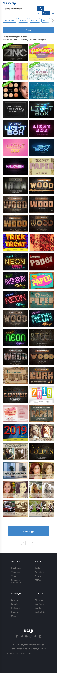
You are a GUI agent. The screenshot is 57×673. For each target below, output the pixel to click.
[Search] (40, 8)
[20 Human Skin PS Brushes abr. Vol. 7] (15, 90)
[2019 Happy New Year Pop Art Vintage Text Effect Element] (15, 432)
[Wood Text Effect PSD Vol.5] (41, 204)
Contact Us (40, 612)
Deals (37, 568)
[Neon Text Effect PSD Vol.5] (15, 337)
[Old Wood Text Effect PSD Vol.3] (15, 318)
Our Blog (39, 608)
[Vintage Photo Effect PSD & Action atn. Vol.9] (15, 451)
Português (16, 608)
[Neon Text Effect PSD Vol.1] (15, 262)
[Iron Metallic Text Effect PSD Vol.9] (15, 185)
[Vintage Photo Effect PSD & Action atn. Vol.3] (15, 489)
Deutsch (15, 612)
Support (38, 576)
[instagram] (31, 636)
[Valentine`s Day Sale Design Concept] (15, 413)
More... (14, 616)
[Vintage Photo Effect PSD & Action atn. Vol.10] (41, 432)
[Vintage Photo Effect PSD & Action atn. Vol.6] (41, 508)
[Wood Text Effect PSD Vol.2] (15, 204)
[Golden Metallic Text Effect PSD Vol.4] (41, 451)
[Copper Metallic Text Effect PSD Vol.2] (15, 394)
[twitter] (21, 636)
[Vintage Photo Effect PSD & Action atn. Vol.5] (15, 508)
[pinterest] (26, 636)
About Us (39, 600)
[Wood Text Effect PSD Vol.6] (15, 223)
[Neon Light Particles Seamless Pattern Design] (15, 71)
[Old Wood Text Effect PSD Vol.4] (15, 356)
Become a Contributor (16, 581)
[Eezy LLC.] (28, 631)
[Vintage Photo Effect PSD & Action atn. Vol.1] (15, 470)
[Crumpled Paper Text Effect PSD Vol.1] (41, 262)
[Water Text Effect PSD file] (41, 90)
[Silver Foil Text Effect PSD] (15, 109)
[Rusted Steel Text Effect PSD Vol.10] (41, 337)
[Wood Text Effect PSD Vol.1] (41, 185)
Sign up (46, 13)
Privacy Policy (27, 653)
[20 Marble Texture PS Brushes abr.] (41, 71)
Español (14, 604)
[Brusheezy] (9, 3)
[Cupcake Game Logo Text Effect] (41, 52)
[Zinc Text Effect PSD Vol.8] (15, 52)
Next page (28, 531)
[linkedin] (40, 636)
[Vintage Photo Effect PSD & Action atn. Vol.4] (41, 489)
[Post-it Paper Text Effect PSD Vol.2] (41, 280)
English (14, 600)
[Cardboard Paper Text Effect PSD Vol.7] (15, 375)
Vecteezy (15, 572)
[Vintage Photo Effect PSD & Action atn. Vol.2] (41, 470)
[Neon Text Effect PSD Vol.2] (15, 280)
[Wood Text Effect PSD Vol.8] (41, 223)
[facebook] (17, 636)
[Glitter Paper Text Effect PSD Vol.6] (41, 166)
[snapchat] (35, 636)
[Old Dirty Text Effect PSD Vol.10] (41, 413)
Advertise (39, 572)
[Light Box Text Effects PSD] (41, 109)
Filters (28, 30)
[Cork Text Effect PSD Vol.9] (41, 375)
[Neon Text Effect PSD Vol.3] (15, 299)
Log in (38, 13)
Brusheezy (16, 568)
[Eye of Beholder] (41, 243)
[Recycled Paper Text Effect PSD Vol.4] (41, 299)
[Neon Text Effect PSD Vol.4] (41, 318)
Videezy (15, 576)
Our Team (39, 604)
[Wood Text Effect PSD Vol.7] (41, 356)
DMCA (38, 580)
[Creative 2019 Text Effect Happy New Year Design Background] (41, 394)
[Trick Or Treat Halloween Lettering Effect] (15, 243)
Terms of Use (13, 653)
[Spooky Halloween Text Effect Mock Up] (15, 166)
